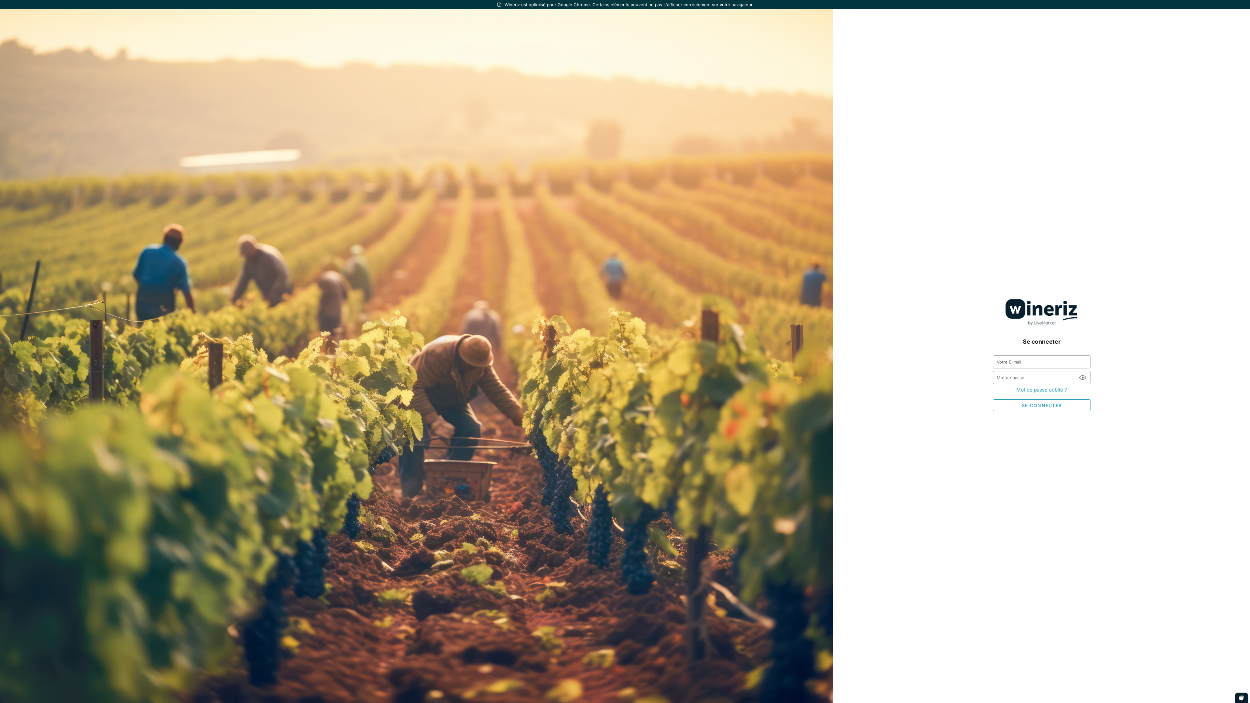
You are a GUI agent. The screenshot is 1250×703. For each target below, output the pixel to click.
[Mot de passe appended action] (1083, 377)
